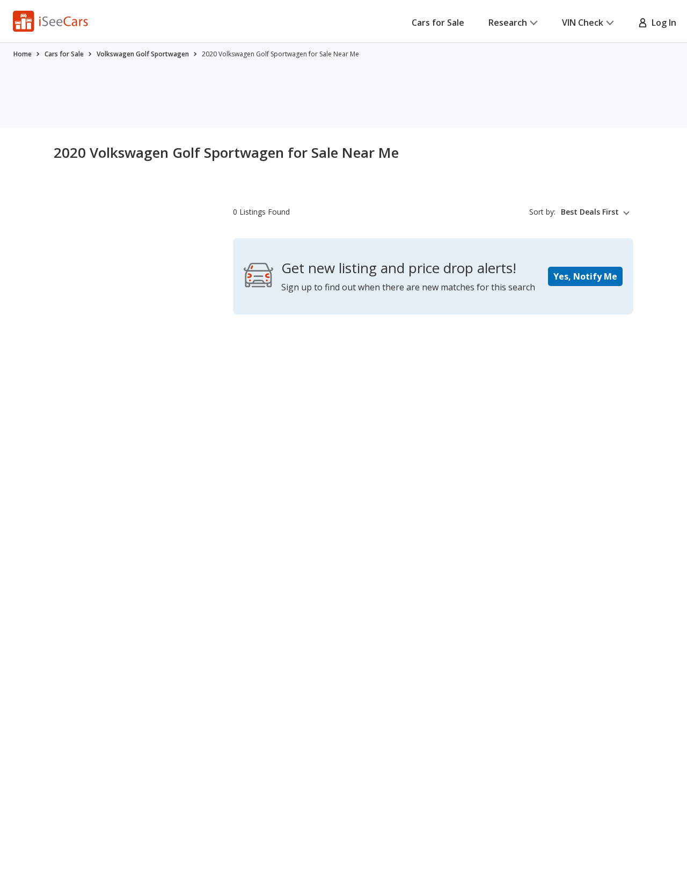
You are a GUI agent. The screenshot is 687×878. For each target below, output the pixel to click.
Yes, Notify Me (585, 276)
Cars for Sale (438, 22)
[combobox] (597, 212)
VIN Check (582, 22)
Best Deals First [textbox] (590, 212)
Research (507, 22)
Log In (661, 22)
